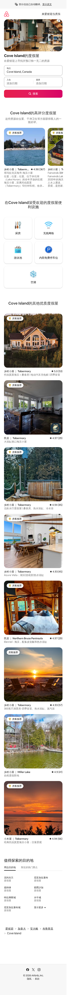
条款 (37, 978)
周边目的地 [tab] (10, 867)
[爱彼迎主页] (6, 14)
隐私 (29, 978)
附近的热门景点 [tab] (29, 867)
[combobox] (33, 72)
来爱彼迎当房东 (51, 14)
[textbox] (18, 83)
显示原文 (47, 4)
